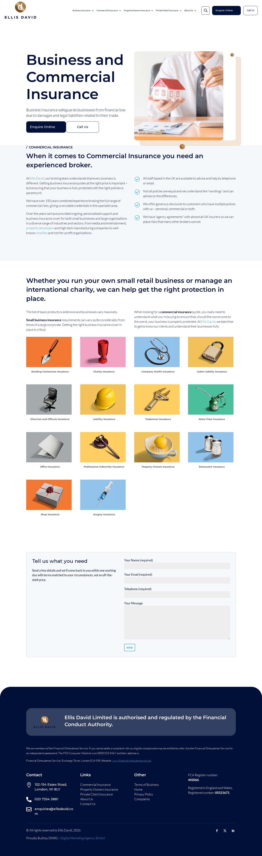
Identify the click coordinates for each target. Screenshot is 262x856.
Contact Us (88, 804)
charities (42, 233)
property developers (40, 228)
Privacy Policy (143, 794)
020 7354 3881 (46, 799)
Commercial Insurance (107, 10)
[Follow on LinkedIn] (233, 831)
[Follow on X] (225, 831)
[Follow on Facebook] (217, 831)
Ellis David (37, 178)
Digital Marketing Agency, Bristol (83, 838)
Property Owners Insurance (137, 10)
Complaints (142, 799)
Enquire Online (224, 10)
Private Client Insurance (167, 10)
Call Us (250, 10)
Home (138, 790)
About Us (188, 10)
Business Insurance (82, 10)
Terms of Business (146, 785)
